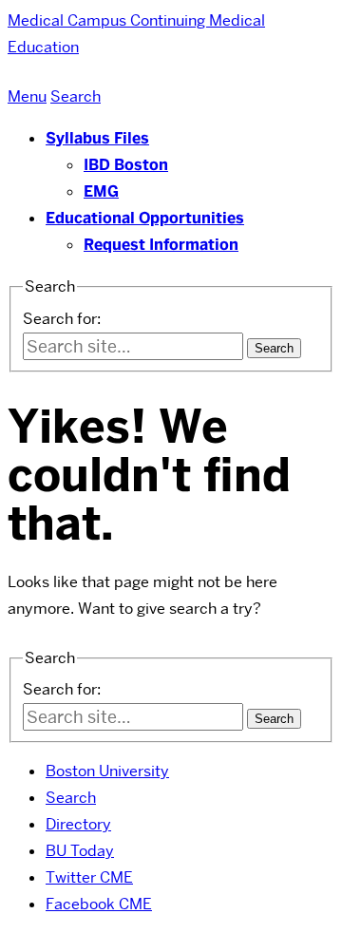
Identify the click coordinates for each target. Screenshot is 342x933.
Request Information (161, 245)
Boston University (107, 771)
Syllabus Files (97, 138)
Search (71, 798)
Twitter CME (89, 877)
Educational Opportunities (145, 218)
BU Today (80, 851)
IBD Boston (126, 165)
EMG (101, 191)
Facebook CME (99, 904)
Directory (78, 824)
